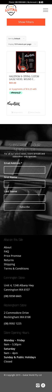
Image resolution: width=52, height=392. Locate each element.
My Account (32, 2)
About (8, 247)
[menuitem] (44, 10)
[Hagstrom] (26, 104)
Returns (9, 260)
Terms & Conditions (16, 268)
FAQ (6, 251)
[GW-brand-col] (21, 10)
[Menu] (44, 10)
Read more (18, 112)
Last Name (10, 191)
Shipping (9, 264)
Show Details (35, 112)
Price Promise (12, 255)
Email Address (13, 163)
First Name (10, 177)
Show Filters (26, 22)
